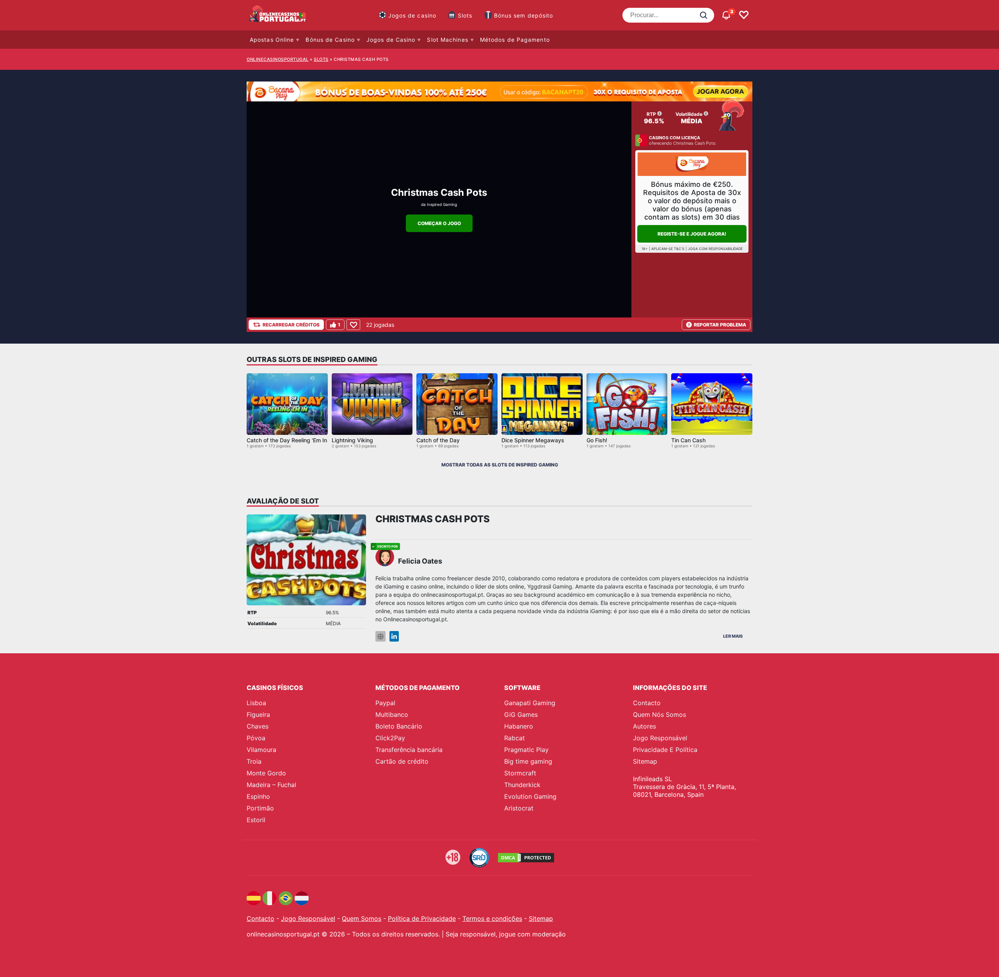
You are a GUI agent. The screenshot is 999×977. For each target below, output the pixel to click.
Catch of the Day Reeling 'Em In (287, 440)
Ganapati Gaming (529, 703)
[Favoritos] (744, 15)
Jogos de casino (412, 15)
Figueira (258, 714)
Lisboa (256, 703)
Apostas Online (272, 39)
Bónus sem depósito (523, 15)
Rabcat (514, 738)
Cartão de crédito (401, 761)
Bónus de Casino (330, 39)
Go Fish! (597, 440)
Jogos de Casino (391, 39)
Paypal (385, 703)
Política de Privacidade (422, 918)
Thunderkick (522, 785)
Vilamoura (261, 750)
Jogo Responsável (660, 738)
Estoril (256, 820)
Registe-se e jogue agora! (692, 234)
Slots (465, 15)
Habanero (518, 726)
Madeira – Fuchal (271, 785)
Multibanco (391, 714)
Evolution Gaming (530, 796)
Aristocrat (518, 808)
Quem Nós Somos (659, 714)
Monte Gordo (266, 773)
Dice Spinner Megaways (532, 440)
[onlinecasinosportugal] (278, 15)
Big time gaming (528, 761)
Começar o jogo (439, 223)
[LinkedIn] (394, 636)
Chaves (257, 726)
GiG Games (521, 714)
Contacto (647, 703)
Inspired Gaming (442, 204)
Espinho (258, 796)
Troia (254, 761)
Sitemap (645, 761)
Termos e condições (492, 918)
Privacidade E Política (665, 750)
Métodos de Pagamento (515, 39)
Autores (644, 726)
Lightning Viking (352, 440)
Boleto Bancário (398, 726)
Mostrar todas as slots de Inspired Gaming (499, 465)
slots (321, 59)
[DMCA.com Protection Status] (526, 857)
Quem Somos (361, 918)
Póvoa (256, 738)
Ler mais (733, 636)
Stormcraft (520, 773)
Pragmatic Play (526, 750)
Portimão (260, 808)
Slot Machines (447, 39)
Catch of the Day (438, 440)
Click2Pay (390, 738)
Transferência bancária (409, 750)
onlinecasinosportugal (278, 59)
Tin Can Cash (688, 440)
